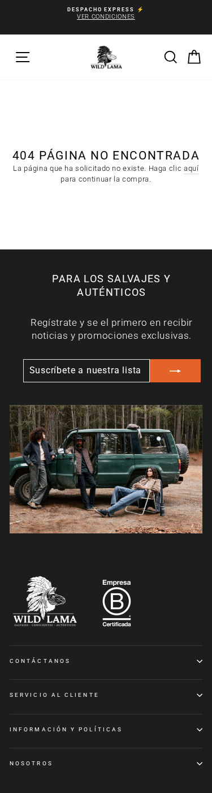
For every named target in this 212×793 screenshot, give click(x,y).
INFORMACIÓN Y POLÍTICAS (66, 729)
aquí (191, 168)
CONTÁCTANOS (40, 661)
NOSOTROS (31, 763)
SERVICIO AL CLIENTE (54, 695)
